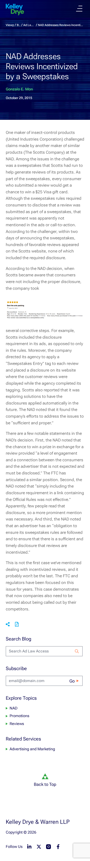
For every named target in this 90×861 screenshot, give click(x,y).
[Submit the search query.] (77, 651)
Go (72, 680)
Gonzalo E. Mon (19, 89)
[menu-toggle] (79, 8)
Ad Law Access (29, 25)
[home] (15, 9)
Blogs (18, 25)
